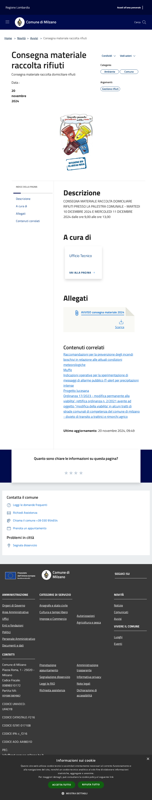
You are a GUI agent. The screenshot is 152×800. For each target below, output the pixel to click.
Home (8, 38)
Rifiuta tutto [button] (91, 784)
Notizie (118, 605)
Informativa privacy (89, 677)
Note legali (83, 683)
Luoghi (118, 637)
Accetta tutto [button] (61, 784)
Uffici (5, 618)
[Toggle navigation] (7, 22)
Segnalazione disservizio (54, 677)
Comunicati (121, 612)
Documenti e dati (13, 645)
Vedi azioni (126, 56)
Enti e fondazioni (12, 625)
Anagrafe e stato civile (53, 605)
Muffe (67, 369)
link (111, 777)
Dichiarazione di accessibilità (87, 693)
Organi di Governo (13, 605)
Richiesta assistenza (52, 690)
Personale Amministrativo (18, 638)
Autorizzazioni (86, 616)
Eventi (118, 643)
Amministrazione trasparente (87, 667)
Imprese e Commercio (53, 618)
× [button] (147, 759)
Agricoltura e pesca (89, 622)
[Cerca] (144, 22)
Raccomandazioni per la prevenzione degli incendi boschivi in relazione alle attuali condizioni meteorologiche (98, 359)
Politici (6, 632)
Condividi (107, 56)
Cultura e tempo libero (53, 612)
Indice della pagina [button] (26, 187)
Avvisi (34, 38)
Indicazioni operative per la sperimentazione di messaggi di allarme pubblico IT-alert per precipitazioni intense (101, 380)
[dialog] (76, 777)
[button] (75, 793)
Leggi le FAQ (47, 683)
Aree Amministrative (15, 612)
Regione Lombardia (18, 7)
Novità (21, 38)
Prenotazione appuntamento (48, 667)
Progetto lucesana (76, 390)
